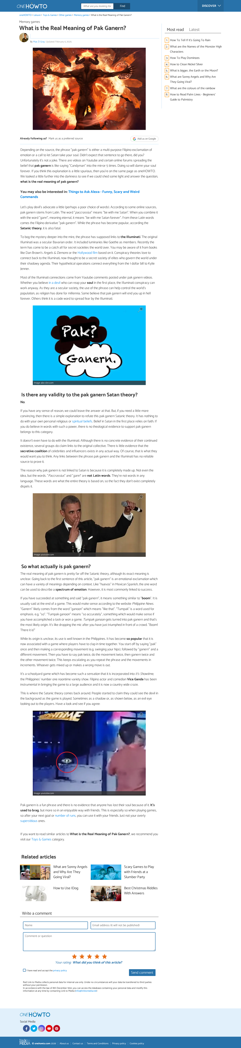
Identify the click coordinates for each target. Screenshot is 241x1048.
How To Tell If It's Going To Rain (190, 40)
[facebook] (26, 1028)
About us (64, 1043)
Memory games (81, 15)
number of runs (65, 816)
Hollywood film (88, 253)
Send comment (142, 973)
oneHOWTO (25, 15)
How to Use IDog (65, 888)
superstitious (28, 821)
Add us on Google (146, 139)
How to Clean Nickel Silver (186, 64)
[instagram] (41, 1028)
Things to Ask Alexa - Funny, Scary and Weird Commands (80, 194)
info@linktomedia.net (86, 991)
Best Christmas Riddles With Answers (141, 891)
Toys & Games (50, 15)
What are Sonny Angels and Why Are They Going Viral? (193, 79)
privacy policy (60, 971)
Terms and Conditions (97, 1043)
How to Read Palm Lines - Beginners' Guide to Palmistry (193, 97)
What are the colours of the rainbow (192, 88)
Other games (65, 15)
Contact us (77, 1043)
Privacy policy (119, 1043)
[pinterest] (56, 1028)
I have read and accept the (47, 970)
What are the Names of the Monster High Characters (196, 49)
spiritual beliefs (82, 421)
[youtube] (49, 1028)
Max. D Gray (39, 42)
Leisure (37, 15)
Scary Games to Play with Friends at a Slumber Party (139, 872)
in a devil (54, 283)
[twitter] (34, 1028)
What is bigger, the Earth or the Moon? (194, 70)
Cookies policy (137, 1043)
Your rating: (63, 963)
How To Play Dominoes (185, 58)
